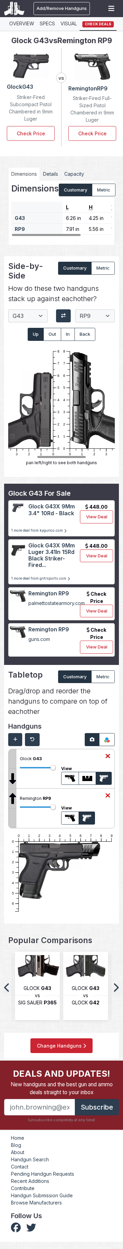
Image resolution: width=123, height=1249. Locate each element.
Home (17, 1138)
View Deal (96, 516)
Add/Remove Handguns (62, 8)
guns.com (39, 639)
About (17, 1152)
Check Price (31, 133)
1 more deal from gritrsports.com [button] (39, 578)
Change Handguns (60, 1046)
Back (85, 334)
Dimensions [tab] (24, 174)
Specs (47, 23)
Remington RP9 (48, 593)
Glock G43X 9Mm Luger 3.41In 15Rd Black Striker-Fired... (51, 555)
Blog (16, 1145)
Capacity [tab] (74, 174)
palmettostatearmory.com (56, 603)
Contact (19, 1167)
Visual (68, 23)
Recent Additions (30, 1181)
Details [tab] (50, 174)
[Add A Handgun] (15, 739)
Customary (75, 190)
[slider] (53, 767)
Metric (103, 190)
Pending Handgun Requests (42, 1174)
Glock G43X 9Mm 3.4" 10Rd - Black (51, 509)
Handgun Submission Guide (42, 1195)
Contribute (23, 1188)
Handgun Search (30, 1159)
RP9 (20, 229)
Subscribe (97, 1107)
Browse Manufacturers (36, 1202)
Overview (21, 23)
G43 (20, 218)
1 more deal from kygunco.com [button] (37, 530)
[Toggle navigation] (111, 8)
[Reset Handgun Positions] (32, 739)
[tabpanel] (61, 210)
